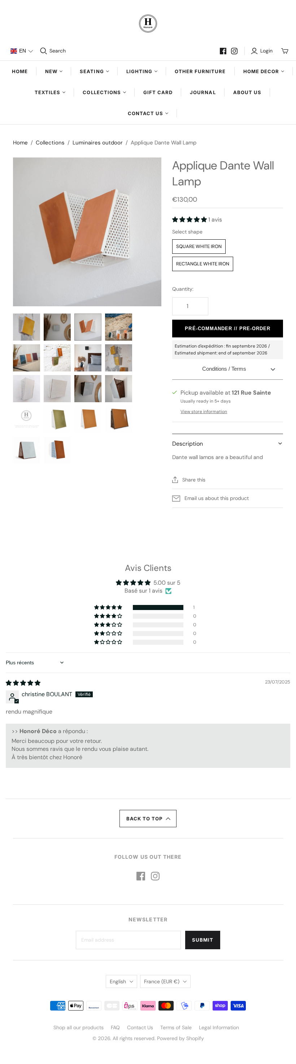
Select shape (187, 231)
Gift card (158, 92)
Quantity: (182, 289)
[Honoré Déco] (148, 23)
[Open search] (43, 51)
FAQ (115, 1027)
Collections (50, 142)
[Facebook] (223, 51)
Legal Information (219, 1027)
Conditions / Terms (224, 369)
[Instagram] (234, 51)
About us (247, 92)
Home (20, 71)
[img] (23, 683)
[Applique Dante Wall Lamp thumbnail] (26, 327)
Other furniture (200, 71)
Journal (203, 92)
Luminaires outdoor (98, 142)
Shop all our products (78, 1027)
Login (266, 50)
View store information (203, 412)
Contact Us (140, 1027)
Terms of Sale (176, 1027)
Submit (202, 940)
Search (57, 50)
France (161, 981)
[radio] (199, 246)
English (118, 981)
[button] (21, 51)
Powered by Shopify (180, 1038)
